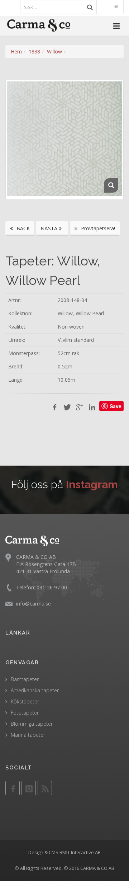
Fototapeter (25, 712)
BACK (22, 228)
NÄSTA (49, 228)
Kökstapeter (25, 701)
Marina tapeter (28, 734)
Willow (54, 51)
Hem (16, 51)
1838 (34, 51)
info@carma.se (33, 603)
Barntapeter (25, 679)
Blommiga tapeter (32, 723)
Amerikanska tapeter (35, 690)
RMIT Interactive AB (80, 852)
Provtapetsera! (97, 228)
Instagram (92, 484)
